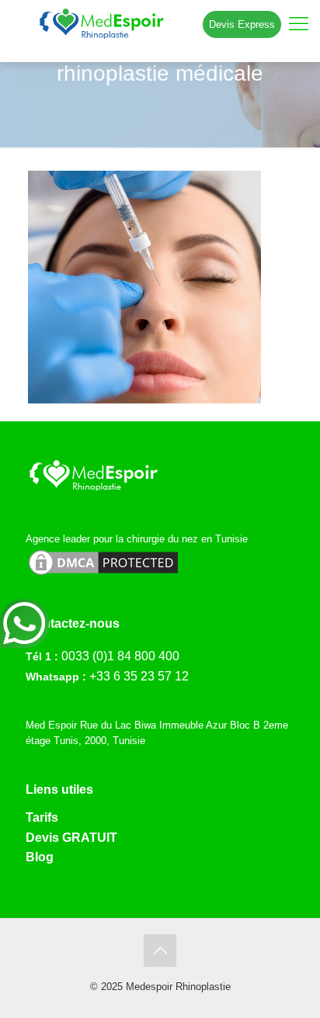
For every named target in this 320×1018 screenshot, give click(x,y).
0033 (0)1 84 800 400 (120, 656)
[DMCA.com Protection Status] (103, 574)
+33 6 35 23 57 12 (139, 676)
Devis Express (242, 24)
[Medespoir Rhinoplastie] (160, 23)
